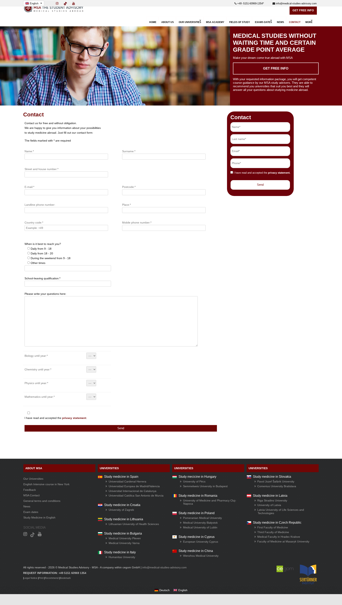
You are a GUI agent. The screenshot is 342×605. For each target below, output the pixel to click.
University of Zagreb (121, 509)
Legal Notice (30, 578)
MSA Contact (31, 495)
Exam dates (30, 512)
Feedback (29, 489)
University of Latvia (269, 505)
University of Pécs (194, 481)
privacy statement (74, 418)
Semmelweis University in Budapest (205, 486)
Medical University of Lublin (200, 527)
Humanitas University (122, 557)
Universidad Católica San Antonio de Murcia (136, 495)
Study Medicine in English (39, 517)
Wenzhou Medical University (200, 555)
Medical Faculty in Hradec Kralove (278, 536)
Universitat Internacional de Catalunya (132, 491)
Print (41, 578)
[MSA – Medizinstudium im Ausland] (53, 11)
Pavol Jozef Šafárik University (275, 481)
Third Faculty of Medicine (273, 532)
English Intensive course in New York (46, 484)
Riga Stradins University (272, 500)
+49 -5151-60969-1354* (250, 3)
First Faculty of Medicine (272, 527)
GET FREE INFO (303, 10)
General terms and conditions (41, 500)
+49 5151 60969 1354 (72, 573)
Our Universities (33, 478)
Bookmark (65, 578)
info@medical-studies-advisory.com (296, 3)
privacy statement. (279, 172)
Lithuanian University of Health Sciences (134, 524)
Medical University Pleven (125, 538)
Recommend (52, 578)
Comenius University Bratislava (276, 486)
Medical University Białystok (200, 522)
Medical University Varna (124, 543)
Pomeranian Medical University (202, 517)
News (26, 506)
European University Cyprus (200, 541)
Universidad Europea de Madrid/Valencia (134, 486)
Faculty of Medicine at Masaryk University (283, 541)
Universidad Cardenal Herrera (127, 481)
